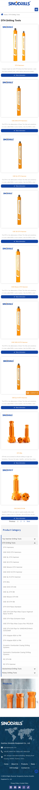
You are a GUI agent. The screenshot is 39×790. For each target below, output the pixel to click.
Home (6, 14)
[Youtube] (19, 787)
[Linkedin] (10, 787)
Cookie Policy (24, 783)
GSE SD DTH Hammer (19, 231)
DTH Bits (19, 453)
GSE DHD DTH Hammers (19, 120)
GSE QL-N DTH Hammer (19, 397)
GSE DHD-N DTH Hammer (19, 342)
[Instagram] (24, 787)
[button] (36, 9)
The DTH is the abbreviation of (10, 401)
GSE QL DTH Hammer (19, 176)
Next (28, 521)
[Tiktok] (28, 787)
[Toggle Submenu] (34, 539)
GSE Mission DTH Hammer (19, 287)
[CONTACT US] (28, 393)
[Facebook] (15, 787)
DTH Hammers (19, 65)
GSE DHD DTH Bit (19, 508)
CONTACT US (34, 393)
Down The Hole (23, 401)
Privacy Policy (15, 783)
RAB (29, 403)
